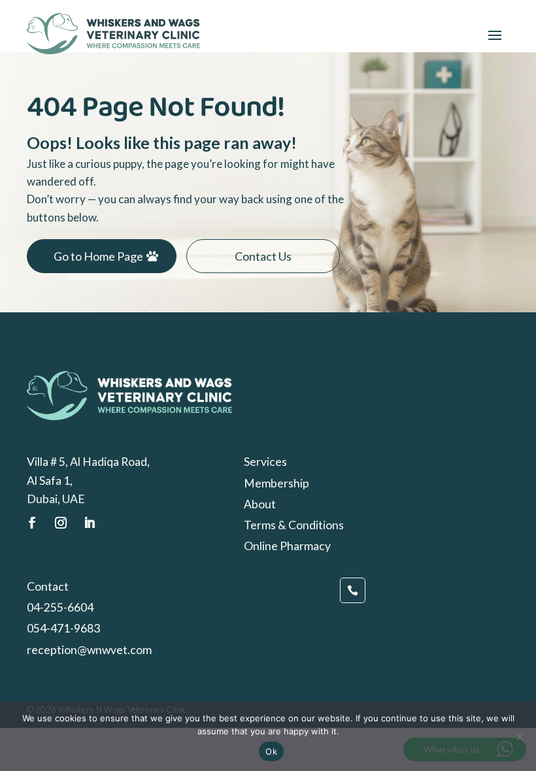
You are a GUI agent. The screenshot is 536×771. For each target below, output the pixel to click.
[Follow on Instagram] (61, 522)
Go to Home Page (98, 256)
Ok (271, 751)
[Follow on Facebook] (32, 522)
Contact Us (263, 256)
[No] (519, 736)
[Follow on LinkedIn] (89, 522)
